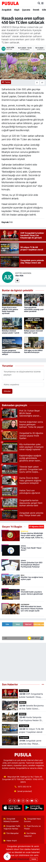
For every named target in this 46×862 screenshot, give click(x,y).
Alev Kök (19, 275)
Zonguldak (6, 9)
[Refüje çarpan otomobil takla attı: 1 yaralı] (34, 323)
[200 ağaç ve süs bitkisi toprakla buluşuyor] (34, 343)
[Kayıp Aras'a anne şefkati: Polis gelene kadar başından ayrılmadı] (12, 300)
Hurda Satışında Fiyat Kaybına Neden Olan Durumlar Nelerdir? (31, 719)
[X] (14, 801)
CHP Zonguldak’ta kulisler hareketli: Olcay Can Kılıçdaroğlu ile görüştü (31, 696)
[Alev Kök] (7, 277)
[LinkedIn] (27, 801)
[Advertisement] (23, 661)
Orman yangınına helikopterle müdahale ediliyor (11, 352)
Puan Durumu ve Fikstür (32, 827)
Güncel (22, 702)
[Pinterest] (19, 801)
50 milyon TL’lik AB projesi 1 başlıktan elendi (31, 730)
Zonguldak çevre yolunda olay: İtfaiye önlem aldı (30, 742)
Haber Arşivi (11, 841)
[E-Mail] (17, 281)
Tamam (33, 859)
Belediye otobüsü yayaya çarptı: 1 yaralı (10, 332)
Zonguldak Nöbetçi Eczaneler (11, 820)
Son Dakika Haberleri (30, 834)
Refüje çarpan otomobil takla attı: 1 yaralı (33, 332)
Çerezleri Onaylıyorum (19, 859)
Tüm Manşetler (12, 833)
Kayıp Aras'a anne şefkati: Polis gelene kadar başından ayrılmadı (10, 310)
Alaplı (16, 9)
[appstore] (12, 808)
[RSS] (36, 801)
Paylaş (7, 82)
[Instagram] (23, 801)
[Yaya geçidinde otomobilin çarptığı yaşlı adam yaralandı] (34, 300)
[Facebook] (10, 801)
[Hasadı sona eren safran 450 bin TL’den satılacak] (23, 65)
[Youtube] (32, 801)
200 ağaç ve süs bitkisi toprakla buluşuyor (33, 351)
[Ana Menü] (42, 3)
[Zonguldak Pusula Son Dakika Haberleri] (10, 3)
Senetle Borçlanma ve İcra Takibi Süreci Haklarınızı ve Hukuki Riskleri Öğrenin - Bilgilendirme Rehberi (31, 707)
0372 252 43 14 (24, 787)
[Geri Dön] (7, 856)
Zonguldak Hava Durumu (32, 820)
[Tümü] (43, 684)
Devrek (36, 9)
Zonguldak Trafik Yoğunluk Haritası (12, 827)
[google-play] (33, 808)
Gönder (7, 391)
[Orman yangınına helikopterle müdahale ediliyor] (12, 343)
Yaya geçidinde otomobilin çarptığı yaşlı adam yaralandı (34, 309)
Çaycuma (26, 9)
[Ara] (39, 3)
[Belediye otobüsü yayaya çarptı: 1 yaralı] (12, 323)
